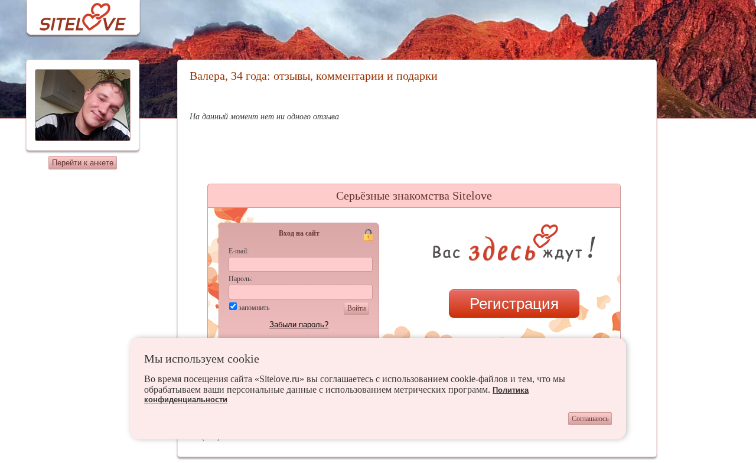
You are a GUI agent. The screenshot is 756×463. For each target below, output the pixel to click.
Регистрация (514, 303)
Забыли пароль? (298, 324)
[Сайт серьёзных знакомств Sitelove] (73, 14)
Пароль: (240, 279)
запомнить (254, 308)
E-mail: (239, 251)
